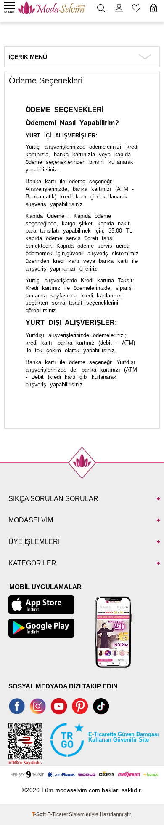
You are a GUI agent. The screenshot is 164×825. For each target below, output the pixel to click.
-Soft (39, 814)
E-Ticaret (57, 814)
